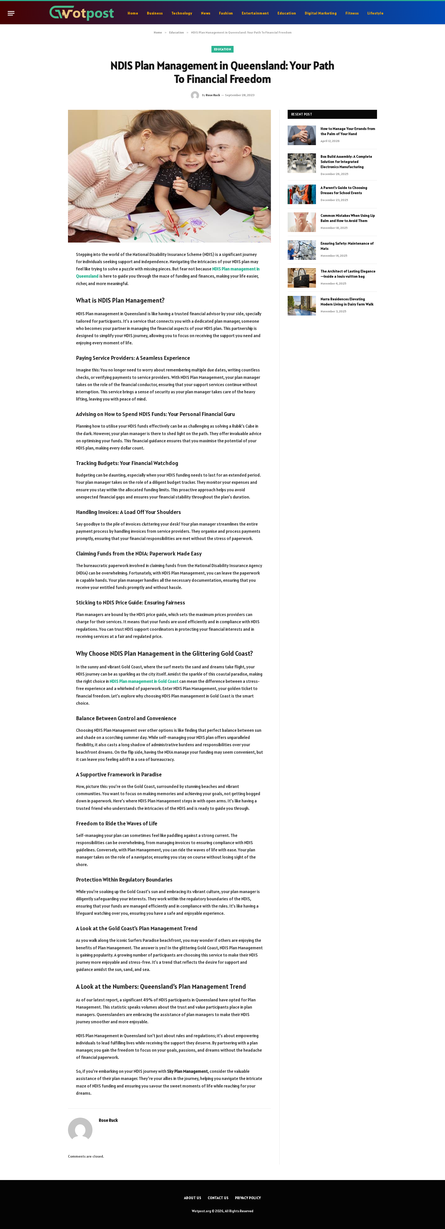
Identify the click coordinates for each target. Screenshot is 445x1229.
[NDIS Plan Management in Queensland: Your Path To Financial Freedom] (169, 176)
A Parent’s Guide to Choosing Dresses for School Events (344, 190)
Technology (182, 13)
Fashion (226, 13)
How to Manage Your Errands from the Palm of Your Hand (348, 131)
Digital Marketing (321, 13)
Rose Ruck (213, 95)
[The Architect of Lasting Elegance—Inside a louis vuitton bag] (302, 278)
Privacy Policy (248, 1198)
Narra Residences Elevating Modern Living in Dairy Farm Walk (347, 301)
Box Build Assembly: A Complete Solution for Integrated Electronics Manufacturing (346, 161)
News (205, 13)
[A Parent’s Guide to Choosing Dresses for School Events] (302, 194)
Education (287, 13)
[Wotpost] (82, 13)
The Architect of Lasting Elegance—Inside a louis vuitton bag (348, 274)
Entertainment (255, 13)
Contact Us (218, 1198)
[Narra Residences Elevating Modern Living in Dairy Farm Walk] (302, 305)
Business (155, 13)
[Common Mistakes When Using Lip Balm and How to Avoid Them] (302, 222)
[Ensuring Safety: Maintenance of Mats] (302, 250)
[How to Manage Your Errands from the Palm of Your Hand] (302, 135)
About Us (192, 1198)
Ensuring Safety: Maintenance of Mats (347, 246)
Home (133, 13)
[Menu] (11, 13)
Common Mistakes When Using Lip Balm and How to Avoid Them (348, 218)
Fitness (352, 13)
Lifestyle (375, 13)
